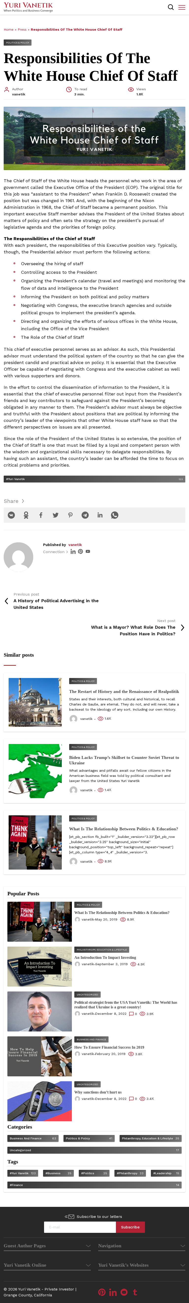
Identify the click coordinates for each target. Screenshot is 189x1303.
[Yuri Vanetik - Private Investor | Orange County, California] (28, 7)
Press (22, 29)
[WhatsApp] (114, 515)
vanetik (75, 545)
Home (9, 29)
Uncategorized (87, 994)
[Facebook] (41, 515)
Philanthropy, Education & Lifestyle (102, 949)
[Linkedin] (100, 515)
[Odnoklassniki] (26, 515)
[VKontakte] (11, 515)
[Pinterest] (70, 515)
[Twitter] (55, 515)
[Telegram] (85, 515)
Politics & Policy (17, 42)
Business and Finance (91, 1039)
